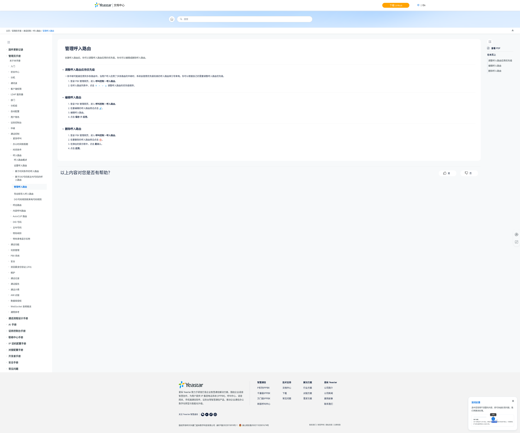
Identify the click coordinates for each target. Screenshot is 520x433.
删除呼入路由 (494, 70)
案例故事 (328, 398)
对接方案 (307, 393)
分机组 (14, 105)
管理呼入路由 (48, 31)
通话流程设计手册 (18, 318)
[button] (7, 49)
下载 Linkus (396, 5)
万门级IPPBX (263, 398)
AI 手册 (13, 324)
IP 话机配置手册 (17, 343)
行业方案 (307, 388)
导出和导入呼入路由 (23, 193)
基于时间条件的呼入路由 (27, 171)
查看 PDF (495, 48)
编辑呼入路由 (494, 65)
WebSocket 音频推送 (21, 306)
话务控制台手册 (17, 331)
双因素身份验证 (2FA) (21, 266)
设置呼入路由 (20, 165)
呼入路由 (37, 31)
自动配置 (15, 111)
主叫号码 (17, 227)
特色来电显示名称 (21, 238)
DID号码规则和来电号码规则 (28, 199)
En (424, 5)
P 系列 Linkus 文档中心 (511, 231)
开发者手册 (15, 356)
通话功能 (15, 244)
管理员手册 (16, 31)
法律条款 (337, 425)
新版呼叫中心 (263, 404)
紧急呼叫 (17, 138)
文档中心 (119, 5)
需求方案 (307, 398)
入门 (13, 66)
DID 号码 (17, 221)
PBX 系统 (15, 255)
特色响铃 (17, 233)
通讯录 (14, 83)
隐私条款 (329, 425)
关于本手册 (15, 60)
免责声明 (321, 425)
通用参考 (15, 312)
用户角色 (15, 117)
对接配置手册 (16, 349)
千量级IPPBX (263, 393)
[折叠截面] (513, 31)
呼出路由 (17, 205)
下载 (284, 393)
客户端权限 (16, 88)
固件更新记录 (16, 49)
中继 (13, 128)
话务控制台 (16, 122)
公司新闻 (328, 393)
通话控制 (27, 31)
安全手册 (13, 362)
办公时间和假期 (20, 144)
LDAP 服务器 (17, 94)
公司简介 (328, 388)
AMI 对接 (15, 295)
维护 (13, 272)
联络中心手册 (16, 337)
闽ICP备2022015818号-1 (227, 425)
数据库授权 (16, 300)
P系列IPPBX (263, 388)
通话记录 (15, 278)
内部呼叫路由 (19, 210)
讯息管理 (15, 250)
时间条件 (17, 149)
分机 (13, 77)
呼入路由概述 (20, 159)
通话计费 (15, 289)
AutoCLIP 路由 (20, 216)
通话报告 (15, 283)
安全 (13, 261)
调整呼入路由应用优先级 (500, 60)
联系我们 (328, 404)
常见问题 (13, 368)
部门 (13, 100)
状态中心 (15, 71)
